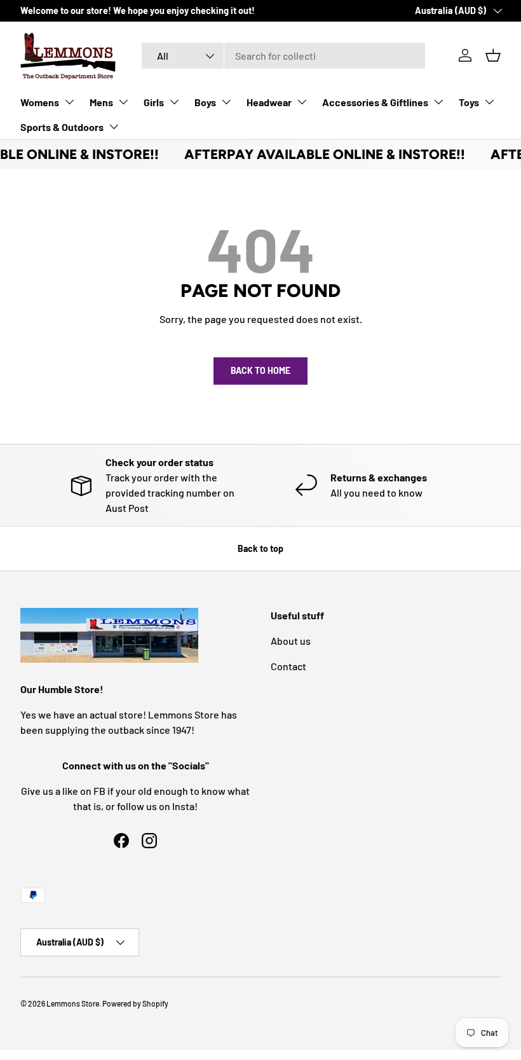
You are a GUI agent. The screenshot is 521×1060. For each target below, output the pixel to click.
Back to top (260, 548)
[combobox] (284, 56)
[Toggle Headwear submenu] (301, 101)
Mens (101, 102)
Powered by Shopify (135, 1003)
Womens (39, 102)
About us (291, 641)
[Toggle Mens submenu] (123, 101)
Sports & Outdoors (62, 127)
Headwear (269, 102)
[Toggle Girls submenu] (174, 101)
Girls (154, 102)
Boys (205, 102)
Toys (469, 102)
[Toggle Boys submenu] (226, 101)
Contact (288, 666)
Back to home (260, 370)
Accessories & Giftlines (375, 102)
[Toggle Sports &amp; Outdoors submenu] (113, 126)
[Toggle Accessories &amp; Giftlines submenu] (438, 101)
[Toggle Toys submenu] (489, 101)
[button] (493, 55)
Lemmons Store (72, 1003)
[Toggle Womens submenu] (69, 101)
